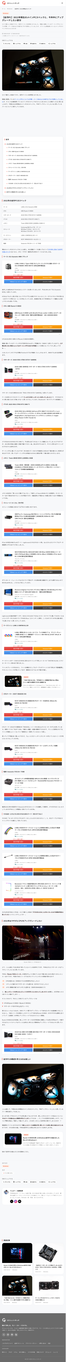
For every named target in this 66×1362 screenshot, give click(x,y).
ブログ (10, 1352)
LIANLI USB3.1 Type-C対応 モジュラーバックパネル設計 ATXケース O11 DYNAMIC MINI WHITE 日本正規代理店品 (37, 264)
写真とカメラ (40, 1352)
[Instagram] (15, 1201)
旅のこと (4, 1352)
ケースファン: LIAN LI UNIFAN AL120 (19, 171)
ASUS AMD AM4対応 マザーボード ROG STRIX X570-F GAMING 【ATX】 (36, 368)
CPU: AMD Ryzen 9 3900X (16, 151)
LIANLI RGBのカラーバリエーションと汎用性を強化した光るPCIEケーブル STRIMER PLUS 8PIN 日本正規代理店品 (38, 857)
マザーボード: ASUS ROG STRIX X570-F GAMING (22, 155)
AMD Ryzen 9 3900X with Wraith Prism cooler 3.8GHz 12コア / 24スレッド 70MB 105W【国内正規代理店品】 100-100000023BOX (38, 314)
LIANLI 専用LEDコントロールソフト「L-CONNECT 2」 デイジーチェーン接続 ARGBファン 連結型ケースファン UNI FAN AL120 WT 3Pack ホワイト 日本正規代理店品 (38, 634)
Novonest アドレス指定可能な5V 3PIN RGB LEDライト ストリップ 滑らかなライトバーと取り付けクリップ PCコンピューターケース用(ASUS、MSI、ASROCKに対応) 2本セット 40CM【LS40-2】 (38, 886)
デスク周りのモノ (8, 1173)
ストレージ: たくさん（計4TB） (17, 167)
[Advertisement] (33, 122)
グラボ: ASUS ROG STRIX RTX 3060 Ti (19, 159)
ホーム (3, 8)
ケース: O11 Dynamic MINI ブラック (19, 147)
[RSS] (16, 1334)
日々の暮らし (22, 1352)
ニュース (55, 1352)
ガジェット (48, 1352)
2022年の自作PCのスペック (14, 144)
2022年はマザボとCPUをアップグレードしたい (20, 188)
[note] (19, 1201)
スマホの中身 (31, 1352)
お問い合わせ (42, 1343)
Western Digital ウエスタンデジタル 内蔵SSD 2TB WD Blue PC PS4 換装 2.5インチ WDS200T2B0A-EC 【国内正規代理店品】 (38, 591)
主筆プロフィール (19, 1343)
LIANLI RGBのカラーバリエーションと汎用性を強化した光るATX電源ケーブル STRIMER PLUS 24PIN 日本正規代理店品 (37, 829)
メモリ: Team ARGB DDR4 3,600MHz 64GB (21, 163)
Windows (9, 8)
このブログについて (7, 1343)
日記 (49, 1343)
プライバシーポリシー (31, 1343)
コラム (15, 1352)
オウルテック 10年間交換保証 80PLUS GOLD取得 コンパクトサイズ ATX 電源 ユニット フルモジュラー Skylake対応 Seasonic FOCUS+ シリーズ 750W (38, 781)
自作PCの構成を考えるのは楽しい (16, 192)
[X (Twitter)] (11, 1201)
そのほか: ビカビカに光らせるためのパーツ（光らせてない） (25, 183)
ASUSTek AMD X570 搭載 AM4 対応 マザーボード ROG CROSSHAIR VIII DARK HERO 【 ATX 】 (37, 1033)
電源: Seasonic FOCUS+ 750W (17, 179)
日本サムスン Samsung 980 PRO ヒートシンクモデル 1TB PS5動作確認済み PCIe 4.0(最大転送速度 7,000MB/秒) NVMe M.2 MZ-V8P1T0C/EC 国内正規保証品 (38, 516)
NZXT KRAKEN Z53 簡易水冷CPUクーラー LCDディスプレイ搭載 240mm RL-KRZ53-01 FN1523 (36, 747)
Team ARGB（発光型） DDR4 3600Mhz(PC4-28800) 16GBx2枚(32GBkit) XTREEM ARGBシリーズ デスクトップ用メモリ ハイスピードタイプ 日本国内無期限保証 (38, 467)
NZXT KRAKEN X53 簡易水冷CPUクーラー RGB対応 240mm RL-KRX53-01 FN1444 (36, 702)
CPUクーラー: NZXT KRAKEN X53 (18, 175)
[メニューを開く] (62, 3)
